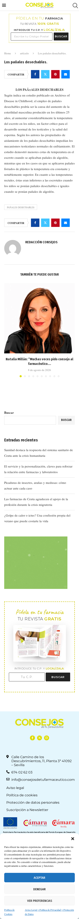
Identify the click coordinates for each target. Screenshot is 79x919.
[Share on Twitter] (45, 74)
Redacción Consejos (41, 242)
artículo (24, 53)
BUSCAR (61, 36)
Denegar (39, 889)
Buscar (9, 412)
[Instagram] (46, 737)
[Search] (75, 5)
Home (7, 53)
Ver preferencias (39, 901)
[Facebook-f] (32, 737)
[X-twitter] (39, 737)
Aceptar (39, 878)
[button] (73, 839)
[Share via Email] (65, 74)
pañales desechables (20, 207)
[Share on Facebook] (35, 74)
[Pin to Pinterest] (55, 74)
